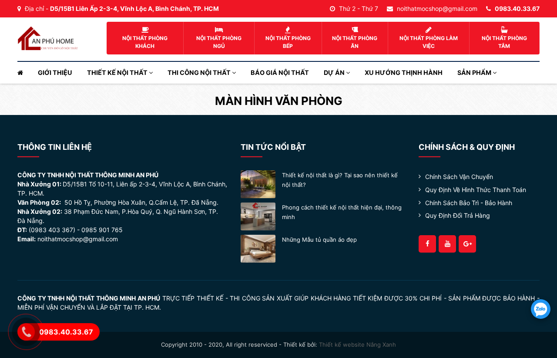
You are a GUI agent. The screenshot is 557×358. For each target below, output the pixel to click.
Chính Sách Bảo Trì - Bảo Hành (468, 202)
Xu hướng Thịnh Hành (404, 72)
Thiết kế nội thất (118, 72)
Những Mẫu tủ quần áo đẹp (319, 239)
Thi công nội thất (200, 72)
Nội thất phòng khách (145, 42)
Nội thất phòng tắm (504, 42)
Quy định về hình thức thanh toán (475, 189)
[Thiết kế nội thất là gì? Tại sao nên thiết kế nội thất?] (258, 183)
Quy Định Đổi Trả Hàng (457, 215)
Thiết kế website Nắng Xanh (357, 344)
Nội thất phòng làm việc (428, 42)
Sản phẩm (475, 72)
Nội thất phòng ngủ (219, 42)
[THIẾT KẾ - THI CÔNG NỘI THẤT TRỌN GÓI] (47, 37)
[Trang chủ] (23, 73)
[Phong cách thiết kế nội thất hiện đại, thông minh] (258, 216)
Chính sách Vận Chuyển (459, 176)
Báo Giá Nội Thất (280, 72)
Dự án (335, 72)
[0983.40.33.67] (540, 309)
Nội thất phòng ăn (354, 42)
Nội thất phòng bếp (288, 42)
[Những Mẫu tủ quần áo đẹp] (258, 248)
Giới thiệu (55, 72)
